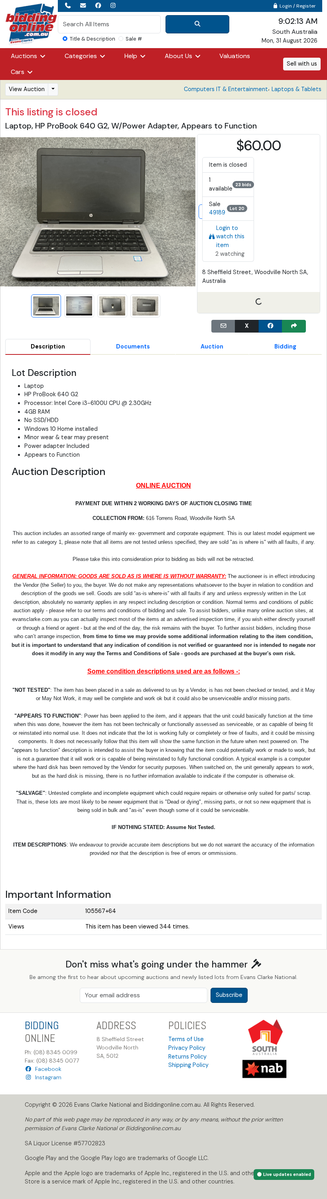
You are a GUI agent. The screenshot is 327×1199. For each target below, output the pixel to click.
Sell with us (302, 63)
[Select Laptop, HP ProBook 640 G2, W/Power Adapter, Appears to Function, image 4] (145, 306)
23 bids (243, 184)
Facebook (46, 1068)
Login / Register (297, 6)
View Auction (27, 89)
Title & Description (92, 38)
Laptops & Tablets (296, 89)
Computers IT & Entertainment (226, 89)
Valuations (234, 56)
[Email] (223, 326)
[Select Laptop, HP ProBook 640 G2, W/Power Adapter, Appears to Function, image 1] (46, 306)
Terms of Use (186, 1039)
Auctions (25, 56)
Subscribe (229, 995)
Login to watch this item (230, 236)
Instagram (46, 1077)
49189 (217, 212)
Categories (81, 56)
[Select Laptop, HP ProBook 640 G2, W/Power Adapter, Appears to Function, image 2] (79, 306)
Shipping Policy (188, 1065)
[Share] (294, 326)
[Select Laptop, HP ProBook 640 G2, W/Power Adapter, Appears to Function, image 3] (112, 306)
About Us (179, 56)
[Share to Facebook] (270, 326)
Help (131, 56)
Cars (18, 72)
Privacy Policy (186, 1047)
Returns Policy (187, 1056)
